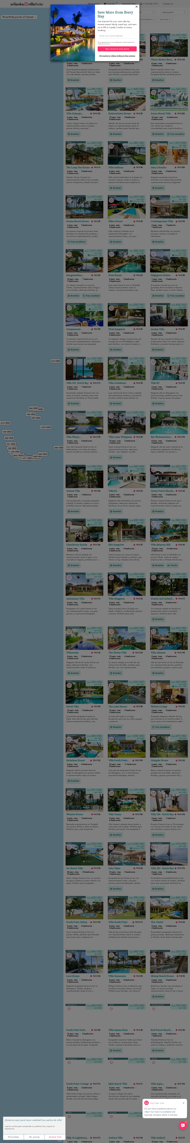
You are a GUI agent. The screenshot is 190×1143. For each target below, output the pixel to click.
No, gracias (34, 1137)
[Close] (136, 7)
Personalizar (13, 1137)
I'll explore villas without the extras (117, 55)
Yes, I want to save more (117, 48)
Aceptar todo (55, 1137)
